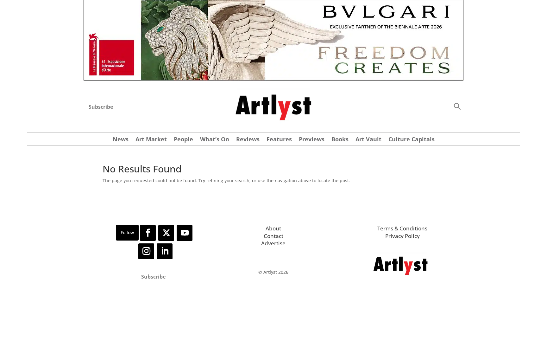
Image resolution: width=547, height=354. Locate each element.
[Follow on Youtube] (184, 233)
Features (279, 140)
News (121, 140)
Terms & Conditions (402, 228)
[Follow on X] (166, 233)
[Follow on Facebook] (148, 233)
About (273, 228)
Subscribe (101, 106)
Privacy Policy (402, 236)
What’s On (214, 140)
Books (340, 140)
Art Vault (368, 140)
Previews (311, 140)
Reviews (248, 140)
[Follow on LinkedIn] (165, 251)
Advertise (273, 243)
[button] (457, 106)
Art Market (151, 140)
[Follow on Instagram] (146, 251)
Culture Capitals (411, 140)
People (183, 140)
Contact (273, 236)
